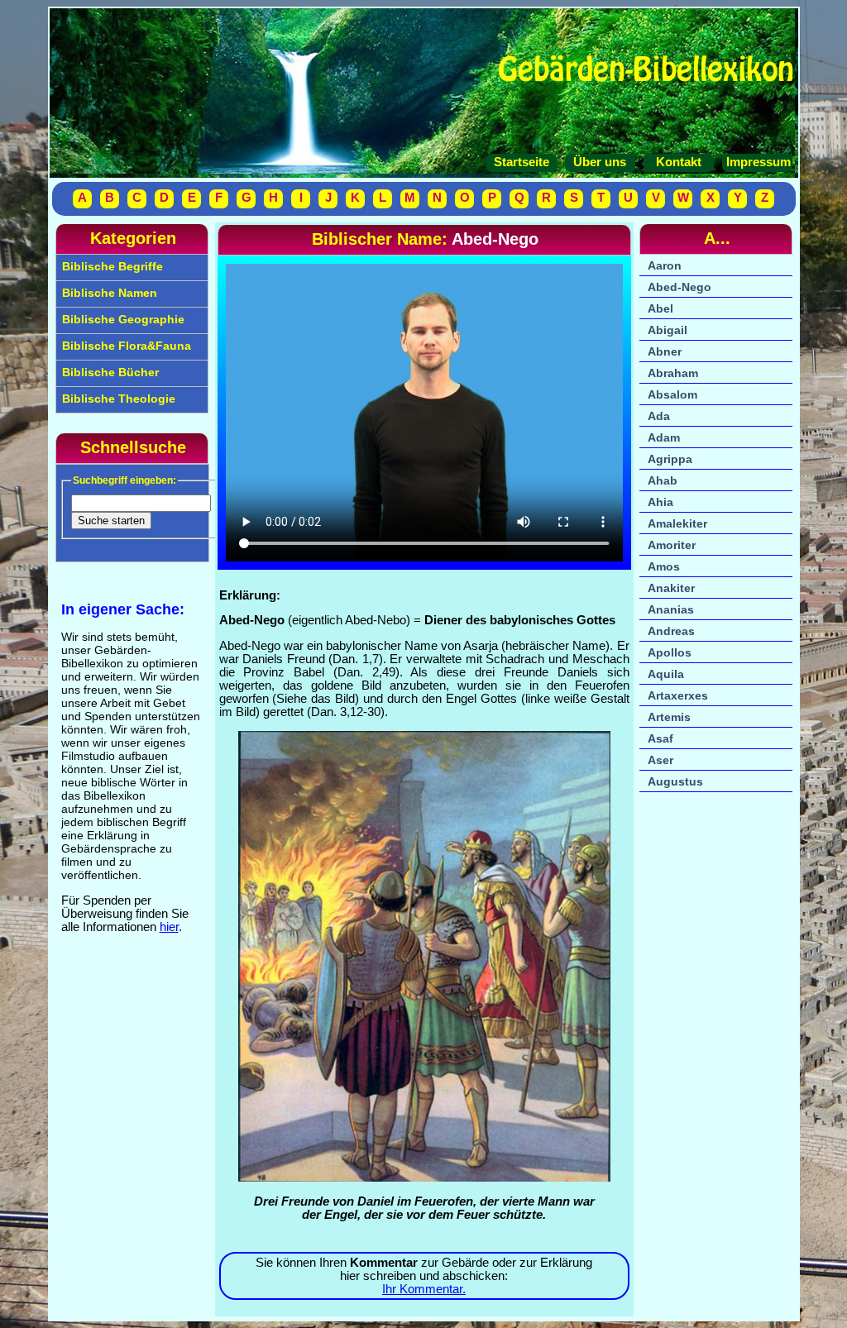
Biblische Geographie (121, 319)
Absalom (672, 394)
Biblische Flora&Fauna (125, 345)
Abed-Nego (679, 287)
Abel (660, 308)
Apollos (669, 652)
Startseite (521, 162)
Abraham (673, 373)
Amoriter (672, 545)
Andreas (671, 631)
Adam (664, 437)
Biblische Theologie (117, 398)
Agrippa (670, 459)
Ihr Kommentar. (424, 1289)
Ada (659, 416)
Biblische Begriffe (111, 266)
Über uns (599, 162)
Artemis (669, 717)
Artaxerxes (678, 695)
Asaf (660, 738)
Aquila (666, 674)
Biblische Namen (108, 292)
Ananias (671, 609)
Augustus (675, 781)
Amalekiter (677, 523)
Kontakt (678, 162)
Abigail (667, 330)
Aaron (665, 265)
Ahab (662, 480)
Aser (660, 760)
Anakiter (671, 588)
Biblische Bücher (109, 372)
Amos (664, 566)
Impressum (757, 162)
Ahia (660, 502)
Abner (665, 351)
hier (169, 927)
